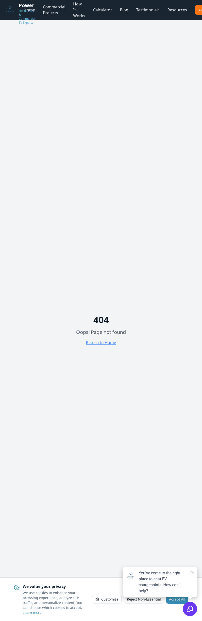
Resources (177, 10)
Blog (124, 10)
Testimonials (148, 10)
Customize (109, 599)
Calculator (102, 10)
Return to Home (101, 342)
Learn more (32, 612)
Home (29, 10)
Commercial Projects (54, 10)
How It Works (79, 9)
